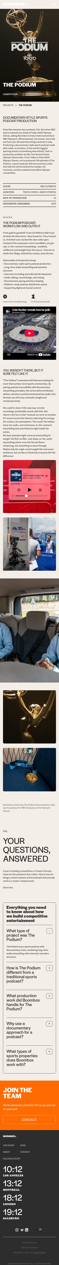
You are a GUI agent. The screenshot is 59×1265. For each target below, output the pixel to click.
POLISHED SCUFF (11, 1158)
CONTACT (29, 1119)
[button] (53, 4)
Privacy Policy (29, 1242)
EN (35, 1229)
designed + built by (29, 1252)
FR (40, 1229)
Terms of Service (29, 1247)
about (6, 1151)
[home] (15, 4)
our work (8, 1145)
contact (25, 1151)
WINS (23, 1145)
